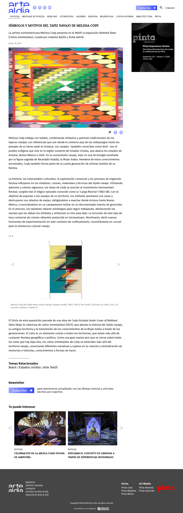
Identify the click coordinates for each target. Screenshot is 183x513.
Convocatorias (125, 16)
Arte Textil (50, 367)
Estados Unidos (30, 367)
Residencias (107, 16)
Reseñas (93, 16)
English (170, 8)
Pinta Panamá (146, 487)
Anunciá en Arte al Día (37, 494)
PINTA (158, 16)
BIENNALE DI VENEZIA (33, 16)
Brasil (12, 367)
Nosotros (30, 482)
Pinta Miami (127, 494)
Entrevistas (66, 16)
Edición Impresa (34, 485)
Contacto (30, 488)
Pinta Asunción (146, 490)
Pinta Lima (127, 487)
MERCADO (52, 16)
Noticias (15, 16)
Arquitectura (144, 16)
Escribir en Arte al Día (37, 491)
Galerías (81, 16)
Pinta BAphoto (128, 490)
